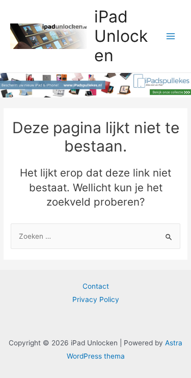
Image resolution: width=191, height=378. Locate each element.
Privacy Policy (95, 299)
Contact (96, 286)
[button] (22, 33)
